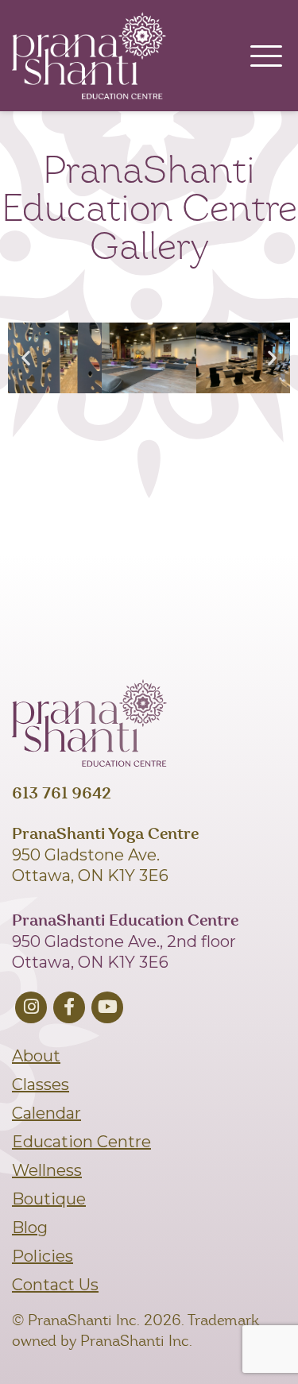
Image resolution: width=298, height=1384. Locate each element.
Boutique (49, 1198)
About (36, 1055)
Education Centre (81, 1141)
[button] (26, 358)
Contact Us (55, 1284)
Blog (30, 1227)
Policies (42, 1256)
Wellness (47, 1170)
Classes (40, 1084)
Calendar (46, 1113)
